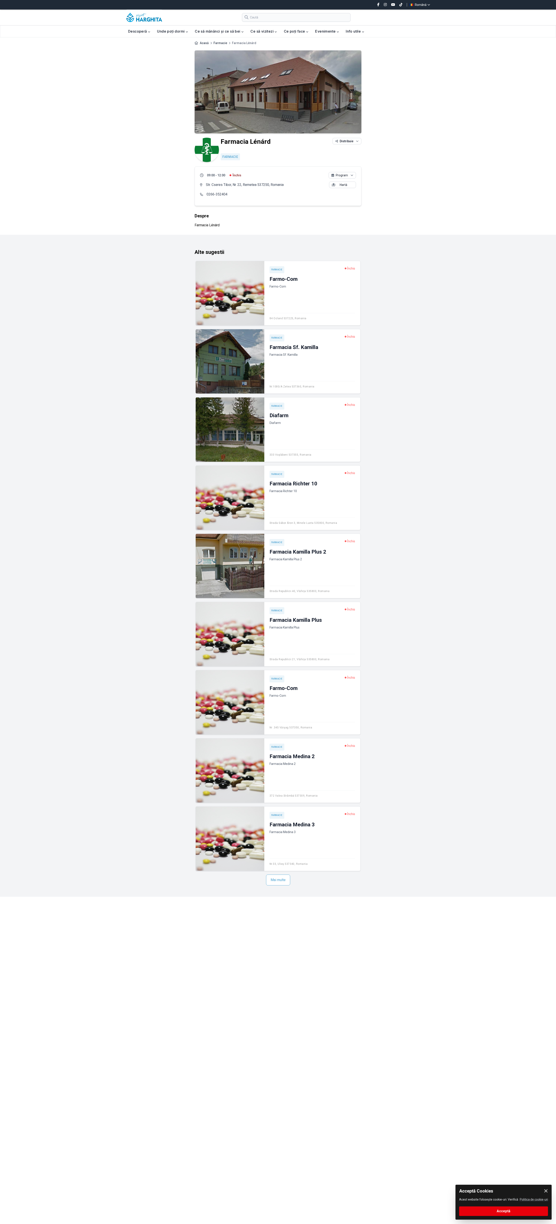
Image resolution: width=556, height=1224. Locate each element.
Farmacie (220, 43)
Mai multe (278, 880)
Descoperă (138, 31)
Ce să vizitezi (262, 31)
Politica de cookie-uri (534, 1199)
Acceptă (503, 1211)
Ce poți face (295, 31)
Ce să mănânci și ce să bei (218, 31)
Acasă (204, 43)
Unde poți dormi (171, 31)
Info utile (354, 31)
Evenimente (325, 31)
